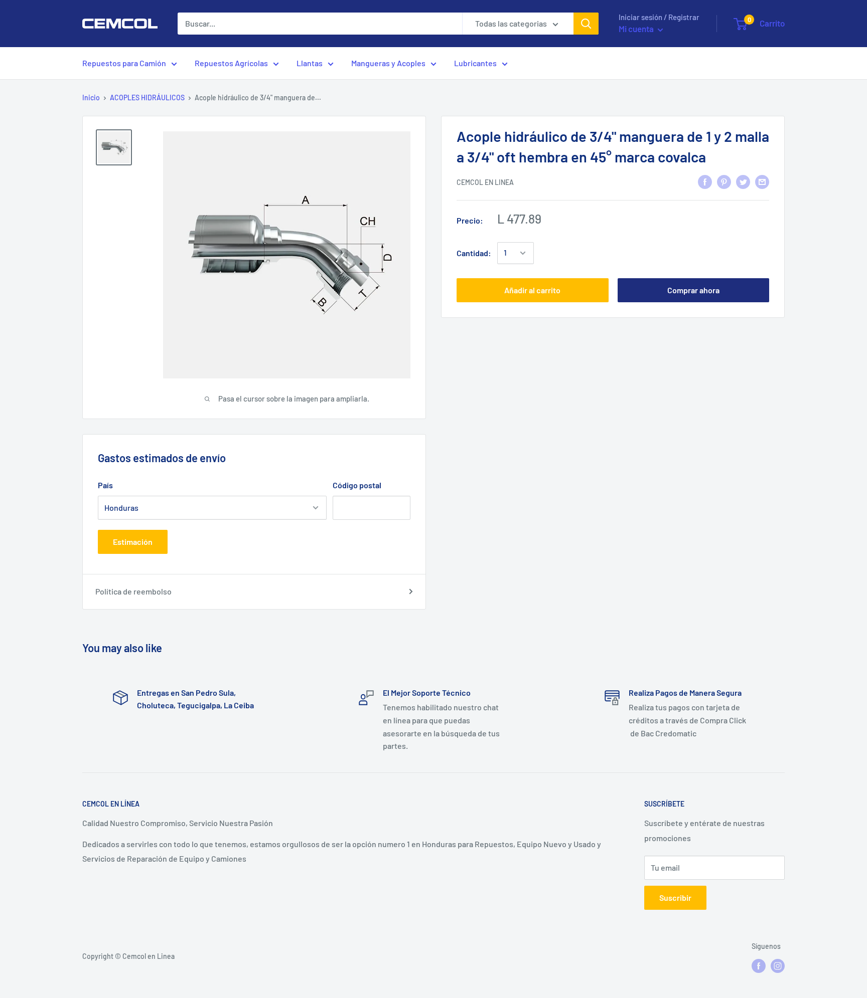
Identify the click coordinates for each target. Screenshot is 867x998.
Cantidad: (474, 253)
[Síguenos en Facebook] (759, 966)
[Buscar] (586, 24)
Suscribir (675, 897)
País (105, 485)
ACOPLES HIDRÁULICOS (147, 97)
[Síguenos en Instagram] (778, 966)
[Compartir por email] (762, 181)
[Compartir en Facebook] (705, 181)
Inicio (91, 97)
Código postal (357, 485)
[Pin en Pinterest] (724, 181)
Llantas (310, 63)
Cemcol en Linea (485, 182)
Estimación (133, 541)
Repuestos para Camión (124, 63)
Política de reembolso (133, 591)
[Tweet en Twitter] (743, 181)
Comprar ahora (693, 290)
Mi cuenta (637, 29)
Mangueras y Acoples (388, 63)
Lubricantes (475, 63)
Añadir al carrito (532, 290)
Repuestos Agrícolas (231, 63)
